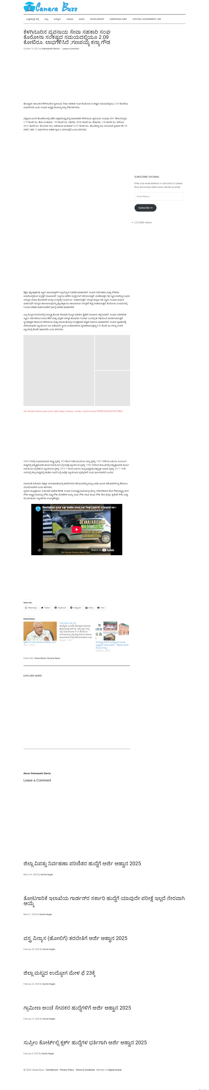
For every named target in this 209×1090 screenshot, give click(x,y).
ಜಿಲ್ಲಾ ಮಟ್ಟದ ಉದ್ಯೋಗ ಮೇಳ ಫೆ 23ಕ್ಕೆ (59, 973)
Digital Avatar (115, 1070)
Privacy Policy (67, 1070)
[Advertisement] (76, 78)
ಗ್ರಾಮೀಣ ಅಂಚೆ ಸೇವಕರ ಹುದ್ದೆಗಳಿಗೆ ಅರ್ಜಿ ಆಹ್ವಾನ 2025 (77, 1008)
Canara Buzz (50, 7)
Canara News (40, 658)
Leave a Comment (71, 49)
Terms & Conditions (85, 1070)
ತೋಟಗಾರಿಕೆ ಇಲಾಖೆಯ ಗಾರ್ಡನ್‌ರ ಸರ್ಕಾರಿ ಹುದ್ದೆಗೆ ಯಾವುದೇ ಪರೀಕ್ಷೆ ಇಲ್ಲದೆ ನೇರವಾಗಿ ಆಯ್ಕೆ (104, 900)
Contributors (52, 1070)
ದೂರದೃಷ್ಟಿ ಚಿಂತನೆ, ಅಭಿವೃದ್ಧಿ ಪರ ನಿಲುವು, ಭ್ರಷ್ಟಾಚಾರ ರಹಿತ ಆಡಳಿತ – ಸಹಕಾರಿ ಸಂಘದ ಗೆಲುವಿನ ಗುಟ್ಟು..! (112, 645)
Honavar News (53, 658)
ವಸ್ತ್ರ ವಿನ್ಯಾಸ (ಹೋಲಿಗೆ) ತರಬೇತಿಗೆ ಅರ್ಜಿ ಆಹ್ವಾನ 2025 (75, 938)
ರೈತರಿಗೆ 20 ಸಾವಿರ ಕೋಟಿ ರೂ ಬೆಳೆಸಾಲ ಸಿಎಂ (39, 642)
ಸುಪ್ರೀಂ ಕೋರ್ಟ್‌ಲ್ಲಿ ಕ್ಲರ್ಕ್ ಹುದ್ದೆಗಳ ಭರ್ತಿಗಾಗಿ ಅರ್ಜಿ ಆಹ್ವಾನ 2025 (85, 1043)
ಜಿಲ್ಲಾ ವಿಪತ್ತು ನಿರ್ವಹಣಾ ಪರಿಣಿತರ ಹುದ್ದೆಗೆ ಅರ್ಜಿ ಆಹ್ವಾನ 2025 (82, 864)
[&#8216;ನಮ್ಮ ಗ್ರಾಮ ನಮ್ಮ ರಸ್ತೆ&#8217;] (78, 632)
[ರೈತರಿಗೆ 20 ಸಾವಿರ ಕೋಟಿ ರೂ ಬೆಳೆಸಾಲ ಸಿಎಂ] (40, 631)
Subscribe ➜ (145, 207)
